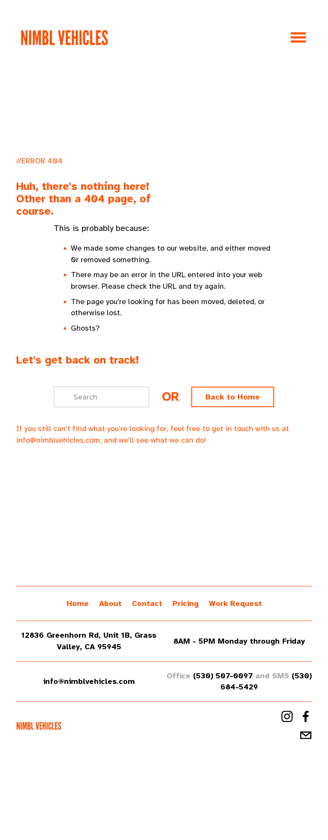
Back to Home (232, 397)
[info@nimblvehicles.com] (306, 735)
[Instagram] (287, 716)
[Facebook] (306, 716)
